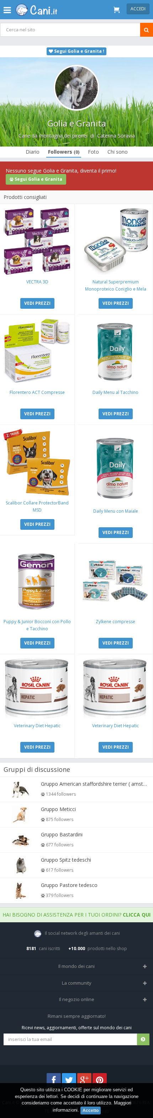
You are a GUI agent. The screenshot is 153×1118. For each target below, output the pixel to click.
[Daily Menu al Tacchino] (115, 351)
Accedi (138, 9)
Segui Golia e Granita (38, 179)
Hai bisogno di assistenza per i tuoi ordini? (76, 914)
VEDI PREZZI (37, 303)
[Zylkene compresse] (115, 581)
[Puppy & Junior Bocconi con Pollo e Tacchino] (37, 581)
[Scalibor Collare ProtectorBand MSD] (37, 462)
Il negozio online (76, 999)
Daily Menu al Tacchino (115, 392)
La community (76, 983)
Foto (93, 151)
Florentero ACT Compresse (37, 392)
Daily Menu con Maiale (115, 511)
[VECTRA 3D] (37, 241)
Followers (63, 151)
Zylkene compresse (115, 622)
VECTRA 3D (37, 282)
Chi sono (117, 151)
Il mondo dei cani (76, 966)
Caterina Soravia (116, 135)
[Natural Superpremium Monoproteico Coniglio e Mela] (115, 241)
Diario (32, 151)
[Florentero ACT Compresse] (37, 351)
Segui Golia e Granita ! (78, 51)
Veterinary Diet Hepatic (37, 726)
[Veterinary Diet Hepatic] (37, 688)
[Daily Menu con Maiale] (115, 466)
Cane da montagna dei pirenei (53, 135)
